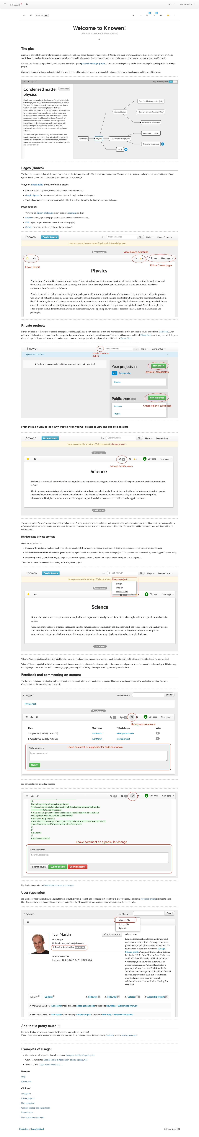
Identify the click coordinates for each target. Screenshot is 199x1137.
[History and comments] (133, 15)
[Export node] (161, 15)
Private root (26, 1081)
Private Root (145, 335)
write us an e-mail (129, 1035)
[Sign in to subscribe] (140, 15)
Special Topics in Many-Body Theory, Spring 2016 (66, 1060)
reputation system (148, 899)
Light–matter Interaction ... (51, 1064)
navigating (37, 184)
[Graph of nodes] (24, 15)
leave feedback (37, 1129)
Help (23, 1077)
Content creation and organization (35, 1108)
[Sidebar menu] (5, 4)
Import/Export (27, 1112)
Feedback (110, 1035)
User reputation (27, 1103)
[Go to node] (46, 15)
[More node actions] (175, 15)
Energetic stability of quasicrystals (80, 1055)
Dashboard (163, 332)
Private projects (27, 1098)
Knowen (16, 4)
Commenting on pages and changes (58, 885)
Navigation (26, 1093)
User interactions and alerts (32, 1117)
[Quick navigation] (31, 15)
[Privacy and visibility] (168, 15)
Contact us (23, 1129)
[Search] (27, 4)
